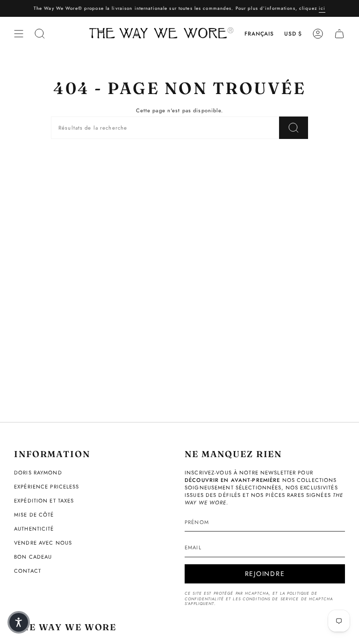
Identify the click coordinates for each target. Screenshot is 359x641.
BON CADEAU (33, 557)
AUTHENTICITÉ (34, 528)
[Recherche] (293, 128)
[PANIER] (339, 33)
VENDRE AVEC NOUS (43, 542)
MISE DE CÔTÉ (34, 514)
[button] (18, 622)
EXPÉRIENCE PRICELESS (46, 486)
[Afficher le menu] (18, 33)
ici (322, 8)
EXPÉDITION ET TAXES (44, 500)
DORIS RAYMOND (38, 472)
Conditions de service (271, 599)
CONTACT (27, 571)
